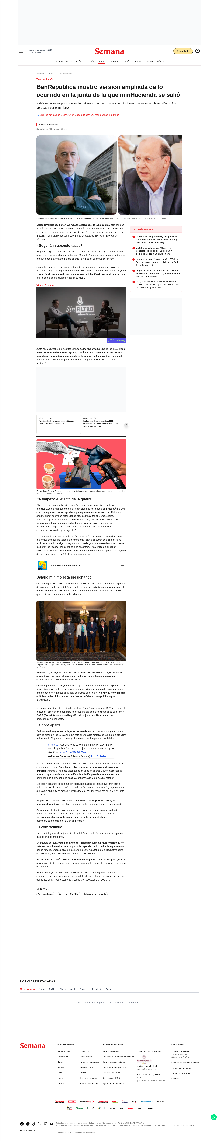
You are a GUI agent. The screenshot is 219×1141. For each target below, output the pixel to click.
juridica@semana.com (147, 1069)
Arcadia (61, 1067)
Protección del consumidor (149, 1051)
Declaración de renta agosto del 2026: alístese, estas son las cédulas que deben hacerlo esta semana (100, 423)
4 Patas (61, 1083)
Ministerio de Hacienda (95, 894)
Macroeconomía (64, 73)
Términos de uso (111, 1051)
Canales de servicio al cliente (185, 1062)
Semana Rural (86, 1067)
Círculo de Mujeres (88, 1078)
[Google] (22, 1124)
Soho (59, 1072)
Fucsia (60, 1078)
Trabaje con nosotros (181, 1068)
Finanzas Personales (89, 1062)
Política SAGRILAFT (112, 1072)
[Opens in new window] (28, 1124)
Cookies (175, 1078)
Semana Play (63, 1051)
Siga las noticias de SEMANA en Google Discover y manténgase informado (79, 115)
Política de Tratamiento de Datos (118, 1056)
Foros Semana (87, 1056)
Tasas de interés (46, 894)
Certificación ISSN (111, 1078)
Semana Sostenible (89, 1083)
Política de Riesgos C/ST (114, 1067)
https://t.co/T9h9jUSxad (73, 752)
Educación (84, 1051)
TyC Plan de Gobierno (113, 1083)
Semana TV (63, 1056)
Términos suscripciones (114, 1062)
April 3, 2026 (98, 756)
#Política (53, 744)
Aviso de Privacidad (31, 1130)
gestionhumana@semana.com (151, 1080)
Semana (40, 73)
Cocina (83, 1072)
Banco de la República (69, 894)
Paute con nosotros (180, 1073)
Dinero (50, 73)
